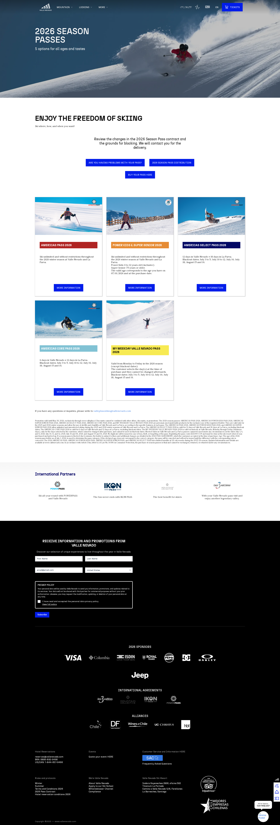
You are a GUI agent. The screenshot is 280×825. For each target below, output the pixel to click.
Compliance (95, 791)
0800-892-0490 (49, 759)
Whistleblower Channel (101, 788)
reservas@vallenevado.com (49, 756)
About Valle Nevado (99, 783)
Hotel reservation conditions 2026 (52, 794)
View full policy (49, 604)
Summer (39, 786)
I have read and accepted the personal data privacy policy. (70, 603)
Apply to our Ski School (101, 786)
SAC (150, 757)
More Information (68, 287)
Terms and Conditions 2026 (49, 788)
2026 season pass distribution (171, 162)
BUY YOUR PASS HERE (140, 174)
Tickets (235, 7)
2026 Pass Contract (45, 791)
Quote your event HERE (101, 756)
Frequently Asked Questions (157, 763)
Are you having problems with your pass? (115, 162)
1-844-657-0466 (54, 762)
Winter (38, 783)
